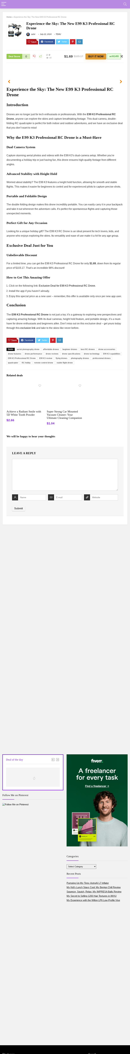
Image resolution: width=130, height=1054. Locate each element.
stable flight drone (65, 363)
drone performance (33, 354)
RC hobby (26, 363)
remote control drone (43, 363)
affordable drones (51, 349)
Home (9, 17)
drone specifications (71, 354)
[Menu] (4, 4)
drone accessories (106, 349)
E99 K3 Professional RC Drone (22, 358)
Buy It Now (96, 56)
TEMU (58, 34)
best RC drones (88, 349)
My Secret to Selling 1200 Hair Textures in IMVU (92, 896)
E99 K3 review (45, 358)
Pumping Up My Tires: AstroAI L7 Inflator (88, 883)
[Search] (125, 4)
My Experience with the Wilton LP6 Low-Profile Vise (93, 900)
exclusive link (28, 328)
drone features (14, 354)
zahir (33, 34)
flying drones (61, 358)
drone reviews (52, 354)
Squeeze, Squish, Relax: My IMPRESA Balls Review (94, 891)
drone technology (92, 354)
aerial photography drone (28, 349)
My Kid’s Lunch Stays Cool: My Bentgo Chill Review (94, 887)
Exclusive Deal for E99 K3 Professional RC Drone (67, 285)
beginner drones (69, 349)
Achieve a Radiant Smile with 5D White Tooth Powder (23, 413)
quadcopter (13, 363)
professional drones (102, 358)
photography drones (80, 358)
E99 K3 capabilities (111, 354)
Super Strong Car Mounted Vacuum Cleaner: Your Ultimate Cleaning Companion (64, 414)
